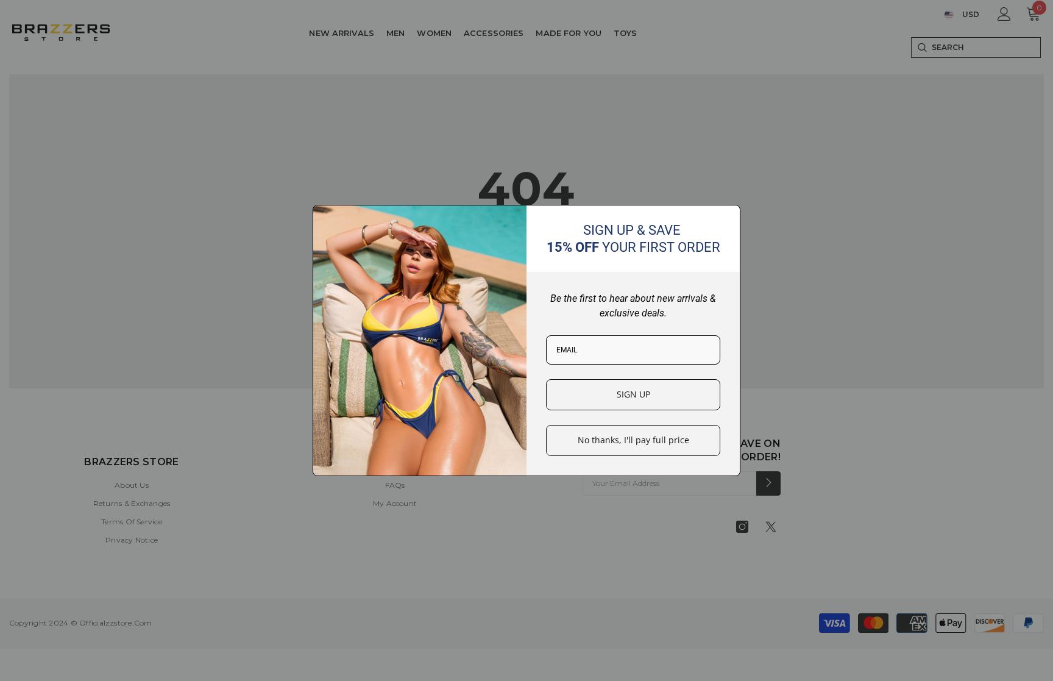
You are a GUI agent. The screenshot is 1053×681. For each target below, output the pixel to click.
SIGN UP (633, 394)
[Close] (725, 219)
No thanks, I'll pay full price (633, 440)
